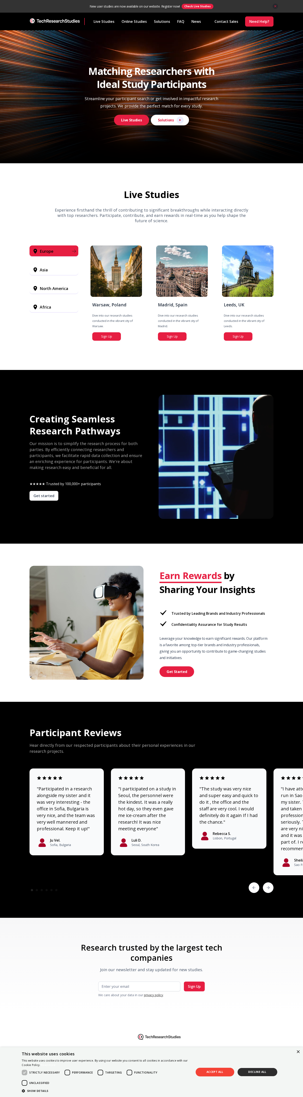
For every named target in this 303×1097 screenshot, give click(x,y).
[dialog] (151, 1072)
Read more (48, 1065)
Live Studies (104, 21)
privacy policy (153, 995)
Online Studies (134, 21)
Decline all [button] (257, 1072)
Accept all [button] (215, 1072)
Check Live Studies (197, 6)
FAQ (180, 21)
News (196, 21)
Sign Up (106, 336)
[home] (57, 21)
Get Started (177, 671)
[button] (254, 887)
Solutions (162, 21)
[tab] (54, 251)
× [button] (298, 1052)
